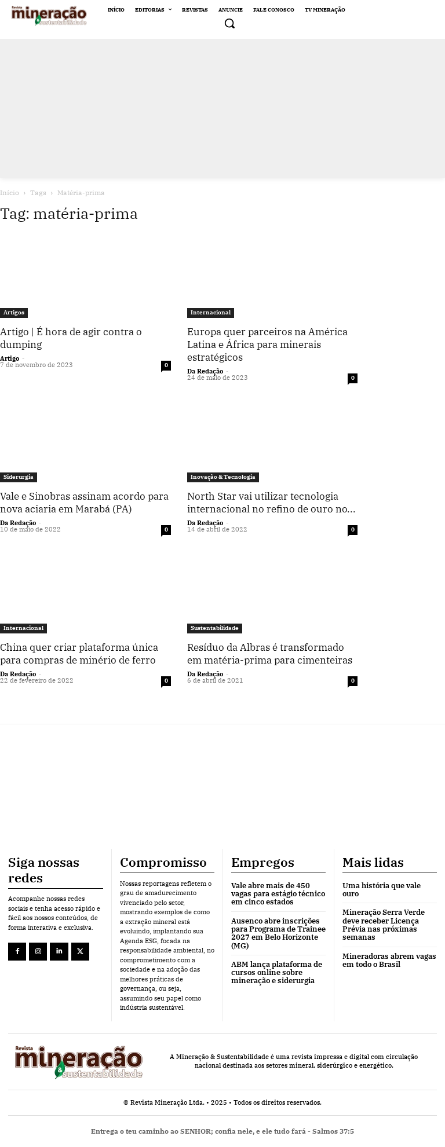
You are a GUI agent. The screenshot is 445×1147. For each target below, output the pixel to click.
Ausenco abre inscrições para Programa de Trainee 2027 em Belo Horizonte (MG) (278, 933)
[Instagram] (38, 952)
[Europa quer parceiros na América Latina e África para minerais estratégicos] (272, 276)
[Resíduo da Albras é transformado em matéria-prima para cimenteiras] (272, 591)
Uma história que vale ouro (381, 890)
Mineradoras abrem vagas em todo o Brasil (389, 960)
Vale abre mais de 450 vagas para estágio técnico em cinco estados (278, 894)
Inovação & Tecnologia (223, 477)
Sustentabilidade (215, 628)
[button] (229, 23)
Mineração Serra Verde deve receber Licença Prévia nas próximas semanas (383, 924)
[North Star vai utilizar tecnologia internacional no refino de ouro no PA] (272, 440)
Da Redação (205, 371)
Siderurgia (18, 477)
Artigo (9, 358)
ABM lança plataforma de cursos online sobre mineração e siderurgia (276, 972)
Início (9, 192)
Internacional (211, 312)
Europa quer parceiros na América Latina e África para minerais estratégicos (267, 344)
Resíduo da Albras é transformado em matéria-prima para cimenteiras (269, 653)
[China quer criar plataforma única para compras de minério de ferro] (85, 591)
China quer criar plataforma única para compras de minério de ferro (79, 653)
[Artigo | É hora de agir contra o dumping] (85, 276)
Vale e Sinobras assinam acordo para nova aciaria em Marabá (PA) (84, 502)
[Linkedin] (59, 952)
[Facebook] (17, 952)
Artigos (13, 312)
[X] (80, 952)
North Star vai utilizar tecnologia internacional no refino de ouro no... (271, 502)
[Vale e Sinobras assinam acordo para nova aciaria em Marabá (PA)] (85, 440)
